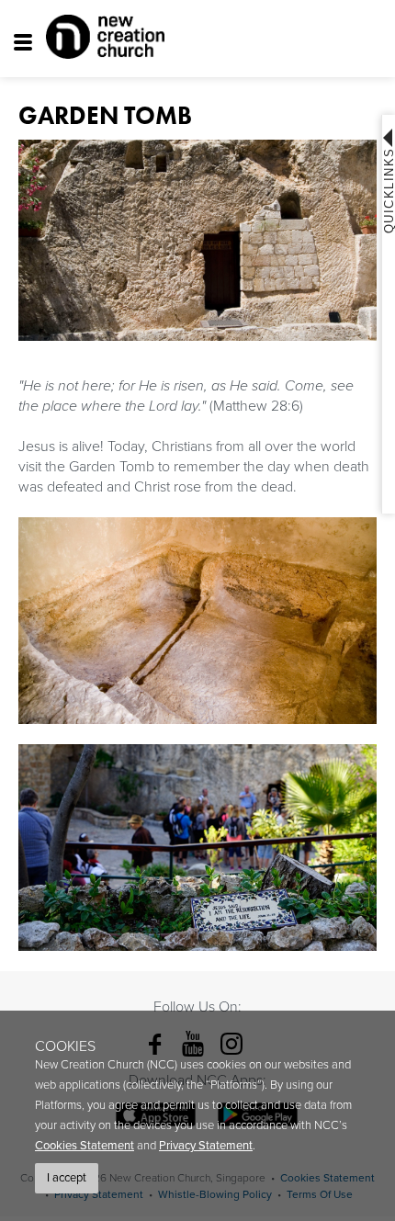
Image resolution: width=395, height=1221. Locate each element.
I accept (66, 1177)
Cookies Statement (84, 1145)
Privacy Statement (206, 1145)
